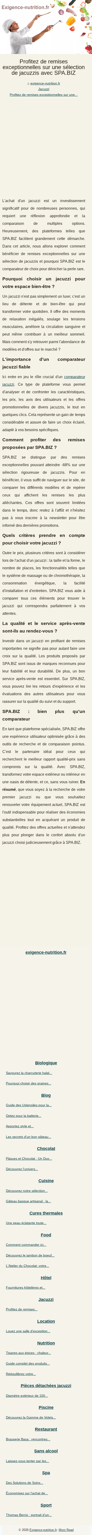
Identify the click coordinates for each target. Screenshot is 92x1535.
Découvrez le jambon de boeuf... (30, 1255)
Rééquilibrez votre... (21, 1374)
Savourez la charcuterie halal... (29, 1073)
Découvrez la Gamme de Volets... (31, 1417)
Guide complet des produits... (28, 1363)
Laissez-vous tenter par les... (27, 1461)
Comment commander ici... (26, 1245)
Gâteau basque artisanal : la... (28, 1201)
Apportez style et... (20, 1126)
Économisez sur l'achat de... (27, 1493)
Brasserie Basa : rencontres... (28, 1439)
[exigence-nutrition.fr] (46, 27)
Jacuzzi (43, 89)
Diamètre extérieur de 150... (27, 1396)
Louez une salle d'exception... (28, 1331)
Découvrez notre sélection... (27, 1191)
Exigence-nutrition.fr (43, 1530)
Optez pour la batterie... (23, 1116)
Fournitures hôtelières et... (25, 1287)
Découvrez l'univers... (22, 1169)
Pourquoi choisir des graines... (28, 1083)
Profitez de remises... (22, 1309)
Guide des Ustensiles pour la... (29, 1105)
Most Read (66, 1530)
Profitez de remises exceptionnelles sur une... (44, 95)
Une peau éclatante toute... (26, 1223)
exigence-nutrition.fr (45, 83)
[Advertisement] (46, 146)
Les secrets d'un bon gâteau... (28, 1137)
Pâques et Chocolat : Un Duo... (29, 1158)
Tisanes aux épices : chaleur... (28, 1353)
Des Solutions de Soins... (24, 1483)
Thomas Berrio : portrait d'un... (29, 1515)
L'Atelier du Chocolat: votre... (27, 1266)
